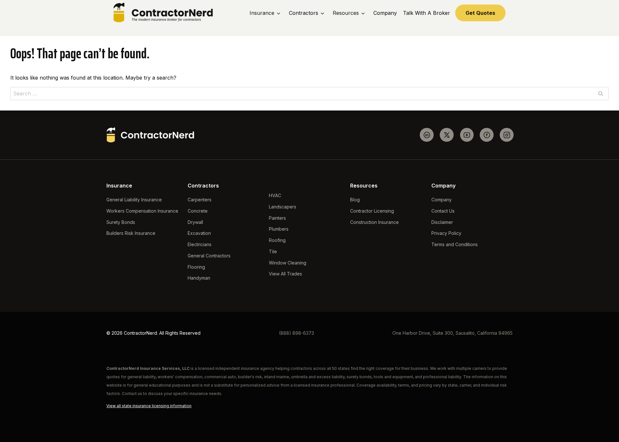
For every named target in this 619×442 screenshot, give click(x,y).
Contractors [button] (303, 13)
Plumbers (279, 229)
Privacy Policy (446, 233)
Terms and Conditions (454, 244)
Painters (277, 218)
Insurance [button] (262, 13)
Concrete (198, 211)
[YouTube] (467, 135)
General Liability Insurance (134, 199)
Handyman (199, 278)
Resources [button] (346, 13)
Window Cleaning (287, 262)
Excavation (199, 233)
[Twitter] (447, 135)
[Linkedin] (427, 135)
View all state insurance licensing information (149, 405)
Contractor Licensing (372, 211)
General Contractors (209, 255)
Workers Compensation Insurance (142, 211)
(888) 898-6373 (296, 333)
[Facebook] (487, 135)
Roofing (277, 240)
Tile (273, 251)
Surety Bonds (120, 222)
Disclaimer (442, 222)
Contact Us (443, 211)
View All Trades (285, 273)
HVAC (275, 195)
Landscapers (282, 206)
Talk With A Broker (426, 13)
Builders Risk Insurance (130, 233)
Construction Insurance (374, 222)
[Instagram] (507, 135)
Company (385, 13)
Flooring (196, 267)
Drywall (195, 222)
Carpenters (199, 199)
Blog (355, 199)
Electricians (199, 244)
